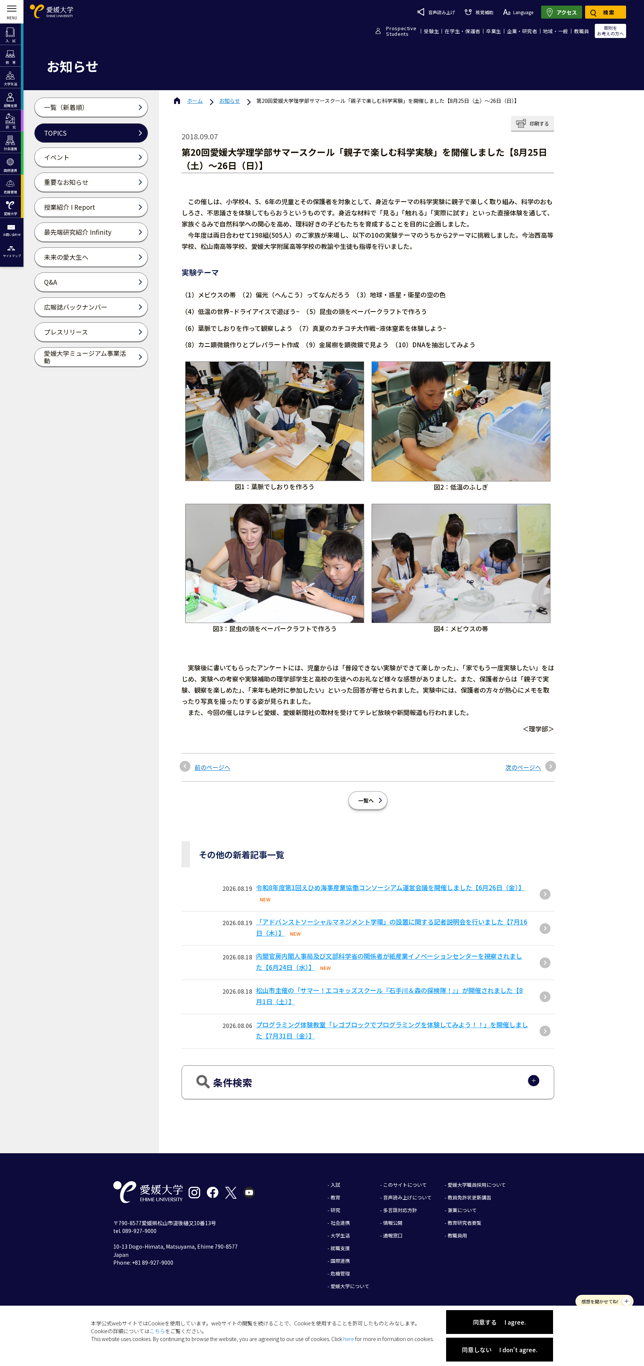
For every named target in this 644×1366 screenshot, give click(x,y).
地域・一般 (555, 31)
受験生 (431, 31)
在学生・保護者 (462, 31)
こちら (157, 1331)
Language (523, 12)
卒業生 (493, 31)
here (348, 1339)
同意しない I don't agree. (499, 1349)
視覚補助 (484, 12)
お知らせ (229, 100)
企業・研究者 (522, 31)
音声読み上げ (441, 12)
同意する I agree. (499, 1322)
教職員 (581, 31)
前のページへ (212, 767)
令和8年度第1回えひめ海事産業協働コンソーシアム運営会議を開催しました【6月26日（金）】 (390, 887)
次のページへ (523, 767)
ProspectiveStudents (401, 31)
